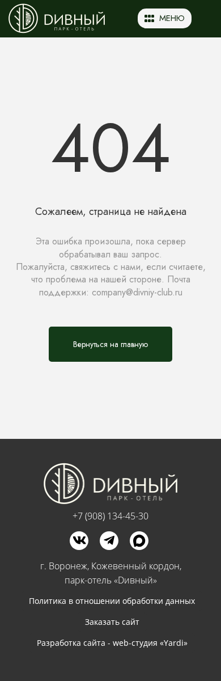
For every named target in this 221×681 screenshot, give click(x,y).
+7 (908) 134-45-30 (110, 516)
